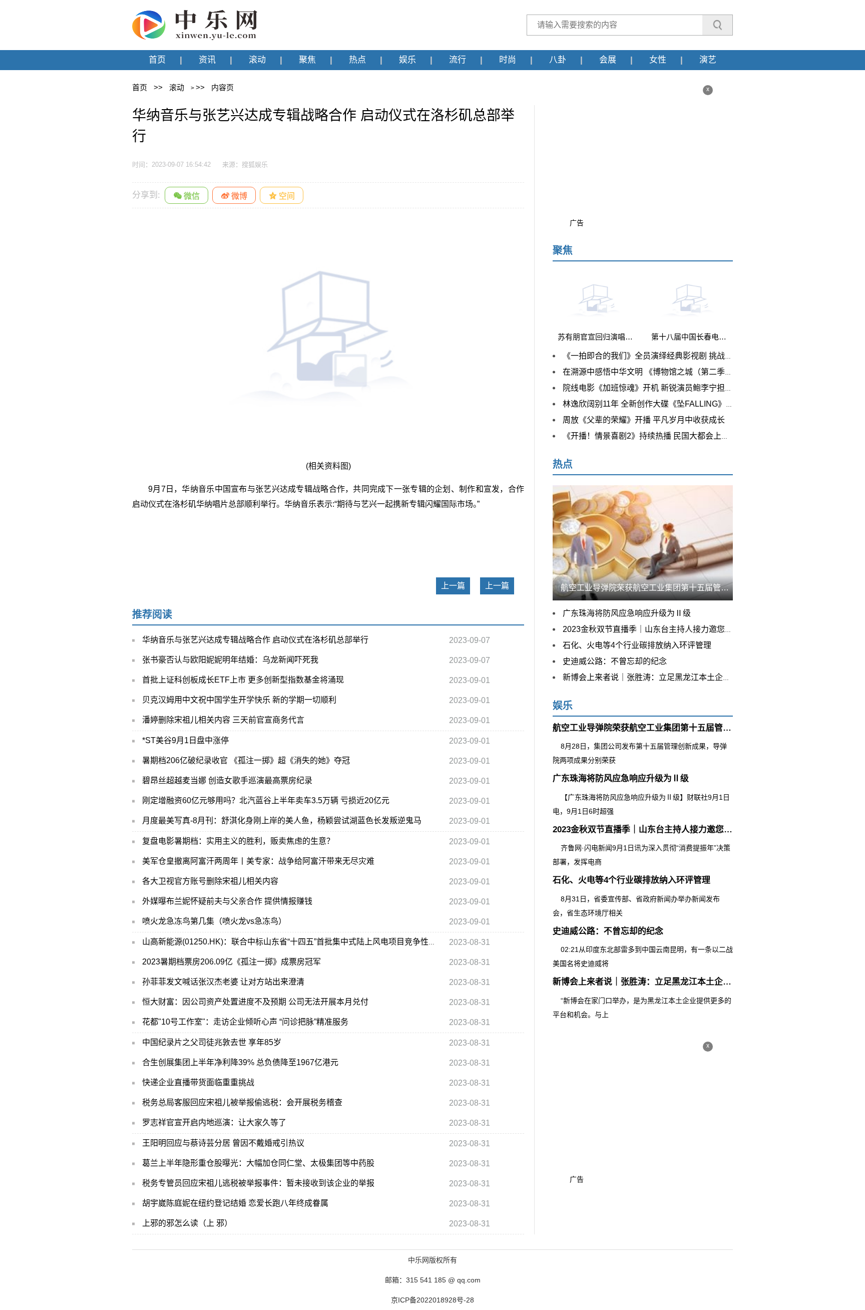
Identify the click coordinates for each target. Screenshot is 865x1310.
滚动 (257, 60)
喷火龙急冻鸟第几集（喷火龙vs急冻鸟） (214, 921)
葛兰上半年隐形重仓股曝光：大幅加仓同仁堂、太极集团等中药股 (258, 1163)
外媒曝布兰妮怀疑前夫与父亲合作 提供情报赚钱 (227, 901)
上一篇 (453, 585)
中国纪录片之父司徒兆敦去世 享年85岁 (211, 1042)
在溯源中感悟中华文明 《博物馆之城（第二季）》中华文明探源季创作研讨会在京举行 (714, 372)
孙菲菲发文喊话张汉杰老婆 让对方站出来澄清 (223, 981)
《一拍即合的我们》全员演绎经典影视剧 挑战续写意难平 (664, 356)
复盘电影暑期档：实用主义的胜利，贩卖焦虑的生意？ (238, 841)
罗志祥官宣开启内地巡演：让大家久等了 (214, 1122)
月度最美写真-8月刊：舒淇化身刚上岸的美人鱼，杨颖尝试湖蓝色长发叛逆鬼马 (281, 820)
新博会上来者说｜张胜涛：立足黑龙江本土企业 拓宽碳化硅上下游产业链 (692, 677)
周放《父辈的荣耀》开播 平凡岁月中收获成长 (644, 420)
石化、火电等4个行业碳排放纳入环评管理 (637, 645)
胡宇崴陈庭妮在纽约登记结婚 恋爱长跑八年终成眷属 (235, 1203)
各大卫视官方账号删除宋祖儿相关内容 (210, 881)
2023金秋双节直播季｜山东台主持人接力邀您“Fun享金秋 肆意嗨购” (682, 629)
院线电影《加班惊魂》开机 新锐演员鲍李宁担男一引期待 (664, 388)
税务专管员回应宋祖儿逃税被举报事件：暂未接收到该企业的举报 (258, 1183)
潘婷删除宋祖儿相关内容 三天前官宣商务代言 (223, 720)
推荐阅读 (152, 614)
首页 (157, 60)
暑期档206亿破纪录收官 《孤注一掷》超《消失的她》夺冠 (246, 760)
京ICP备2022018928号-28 (432, 1300)
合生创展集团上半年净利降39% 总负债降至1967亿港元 (240, 1062)
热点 (357, 60)
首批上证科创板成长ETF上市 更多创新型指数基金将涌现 (243, 680)
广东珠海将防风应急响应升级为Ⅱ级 (627, 613)
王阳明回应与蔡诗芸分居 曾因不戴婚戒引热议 (223, 1143)
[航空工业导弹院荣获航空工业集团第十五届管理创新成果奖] (643, 542)
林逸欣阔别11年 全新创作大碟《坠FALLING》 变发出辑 (661, 404)
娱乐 (407, 60)
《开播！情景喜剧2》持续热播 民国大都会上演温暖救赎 (662, 436)
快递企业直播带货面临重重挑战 (198, 1082)
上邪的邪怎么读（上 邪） (187, 1223)
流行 (457, 60)
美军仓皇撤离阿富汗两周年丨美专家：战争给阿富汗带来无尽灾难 (258, 861)
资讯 (207, 60)
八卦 (557, 60)
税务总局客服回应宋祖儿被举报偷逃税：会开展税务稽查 (242, 1102)
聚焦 (307, 60)
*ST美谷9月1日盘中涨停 (185, 740)
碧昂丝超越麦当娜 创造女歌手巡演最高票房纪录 (227, 780)
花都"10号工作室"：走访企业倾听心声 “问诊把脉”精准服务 (245, 1022)
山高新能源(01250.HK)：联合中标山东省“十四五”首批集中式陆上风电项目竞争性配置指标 (301, 941)
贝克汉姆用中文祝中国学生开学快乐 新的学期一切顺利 (239, 700)
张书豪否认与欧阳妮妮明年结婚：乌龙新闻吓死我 (230, 660)
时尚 (507, 60)
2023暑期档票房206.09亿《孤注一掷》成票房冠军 (231, 961)
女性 (657, 60)
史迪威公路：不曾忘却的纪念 (615, 661)
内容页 (222, 87)
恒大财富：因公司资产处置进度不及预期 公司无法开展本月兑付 (255, 1002)
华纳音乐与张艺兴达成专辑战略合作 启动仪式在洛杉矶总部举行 (255, 639)
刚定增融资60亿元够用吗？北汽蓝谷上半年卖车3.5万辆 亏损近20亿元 (265, 800)
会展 (607, 60)
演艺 (707, 60)
